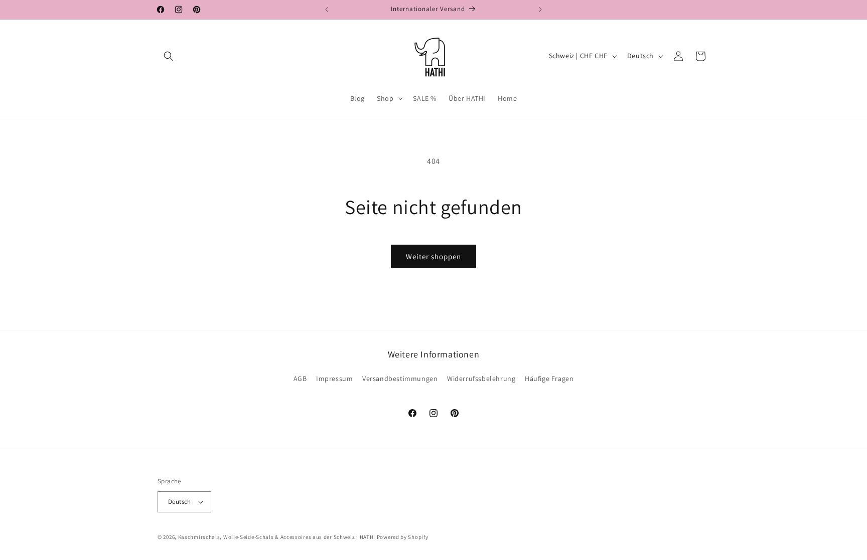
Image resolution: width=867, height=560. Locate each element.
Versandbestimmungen (400, 378)
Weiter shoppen (433, 256)
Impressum (334, 378)
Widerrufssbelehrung (481, 378)
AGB (300, 378)
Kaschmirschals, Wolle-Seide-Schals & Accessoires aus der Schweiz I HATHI (276, 536)
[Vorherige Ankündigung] (327, 9)
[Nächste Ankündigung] (540, 9)
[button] (169, 56)
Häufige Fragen (549, 378)
